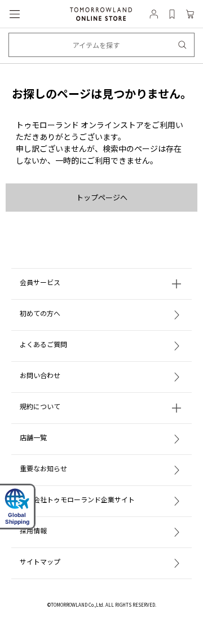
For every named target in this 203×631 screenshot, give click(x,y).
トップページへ (101, 197)
